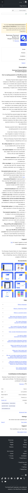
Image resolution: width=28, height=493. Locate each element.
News (25, 442)
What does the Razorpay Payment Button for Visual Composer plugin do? (17, 317)
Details (23, 49)
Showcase (10, 440)
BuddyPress (23, 469)
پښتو (22, 475)
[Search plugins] (13, 10)
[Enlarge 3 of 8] (25, 273)
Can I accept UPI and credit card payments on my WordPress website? (18, 327)
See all (2, 422)
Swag (11, 458)
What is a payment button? (20, 312)
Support (23, 63)
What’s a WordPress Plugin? (20, 308)
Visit (12, 242)
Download (23, 44)
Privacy (25, 447)
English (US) (4, 400)
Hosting (25, 444)
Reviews (23, 52)
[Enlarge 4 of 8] (11, 273)
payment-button (5, 405)
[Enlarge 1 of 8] (25, 264)
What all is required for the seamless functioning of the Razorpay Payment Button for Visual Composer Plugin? (18, 363)
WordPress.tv (23, 458)
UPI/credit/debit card (6, 408)
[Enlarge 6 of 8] (11, 282)
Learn (25, 451)
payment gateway (5, 403)
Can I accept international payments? (18, 331)
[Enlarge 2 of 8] (11, 264)
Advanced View (23, 412)
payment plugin (12, 405)
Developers (24, 455)
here (24, 177)
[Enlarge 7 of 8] (25, 291)
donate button (12, 403)
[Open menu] (2, 2)
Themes (11, 442)
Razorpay (17, 40)
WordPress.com (22, 462)
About (25, 440)
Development (22, 59)
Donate (10, 455)
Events (11, 453)
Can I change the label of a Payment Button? (21, 368)
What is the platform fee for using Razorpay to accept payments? (19, 346)
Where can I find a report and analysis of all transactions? (19, 351)
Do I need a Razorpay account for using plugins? (20, 322)
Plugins (11, 444)
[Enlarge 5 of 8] (25, 282)
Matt (25, 464)
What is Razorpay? (22, 304)
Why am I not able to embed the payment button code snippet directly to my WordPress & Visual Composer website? (16, 356)
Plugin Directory (23, 5)
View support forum (22, 432)
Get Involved (10, 451)
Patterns (11, 447)
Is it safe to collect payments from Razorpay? (20, 336)
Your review (24, 422)
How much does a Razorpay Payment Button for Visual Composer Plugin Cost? (17, 341)
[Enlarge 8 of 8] (11, 291)
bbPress (24, 467)
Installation (22, 56)
